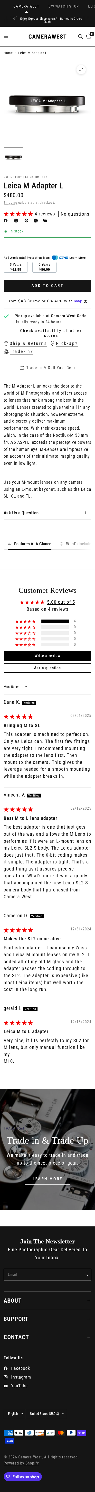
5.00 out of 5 (61, 602)
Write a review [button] (47, 655)
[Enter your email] (86, 1274)
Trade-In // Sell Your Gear (51, 367)
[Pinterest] (27, 220)
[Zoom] (81, 69)
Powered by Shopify (21, 1463)
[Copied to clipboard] (46, 220)
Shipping (10, 203)
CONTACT (16, 1337)
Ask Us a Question (21, 513)
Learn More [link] (77, 257)
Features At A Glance (32, 543)
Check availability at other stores (51, 331)
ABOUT (13, 1300)
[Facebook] (7, 220)
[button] (19, 214)
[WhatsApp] (37, 220)
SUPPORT (16, 1319)
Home (8, 53)
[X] (17, 220)
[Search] (80, 36)
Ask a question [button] (47, 668)
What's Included (80, 543)
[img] (18, 716)
